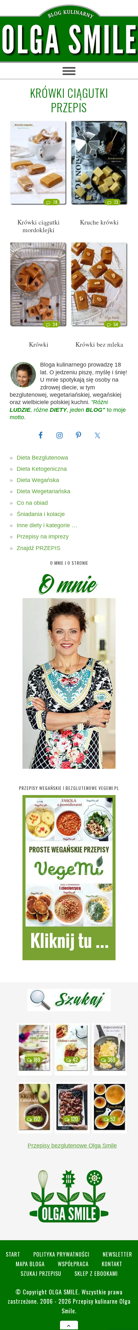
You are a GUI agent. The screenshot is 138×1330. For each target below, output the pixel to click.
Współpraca (73, 1264)
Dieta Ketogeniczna (42, 469)
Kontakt (112, 1264)
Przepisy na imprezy (43, 536)
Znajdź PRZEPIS (38, 548)
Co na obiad (32, 503)
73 (116, 202)
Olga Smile (63, 1291)
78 (55, 202)
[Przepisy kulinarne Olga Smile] (69, 39)
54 (116, 324)
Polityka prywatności (61, 1254)
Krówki (38, 344)
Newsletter (117, 1254)
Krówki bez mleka (99, 344)
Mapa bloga (30, 1264)
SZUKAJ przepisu (41, 1273)
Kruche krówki (99, 222)
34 (55, 324)
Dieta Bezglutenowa (42, 457)
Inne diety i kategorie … (47, 525)
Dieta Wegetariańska (43, 491)
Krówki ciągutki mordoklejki (38, 226)
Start (13, 1254)
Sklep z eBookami (96, 1273)
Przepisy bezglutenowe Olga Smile (72, 1145)
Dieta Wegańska (38, 480)
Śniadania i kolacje (41, 514)
